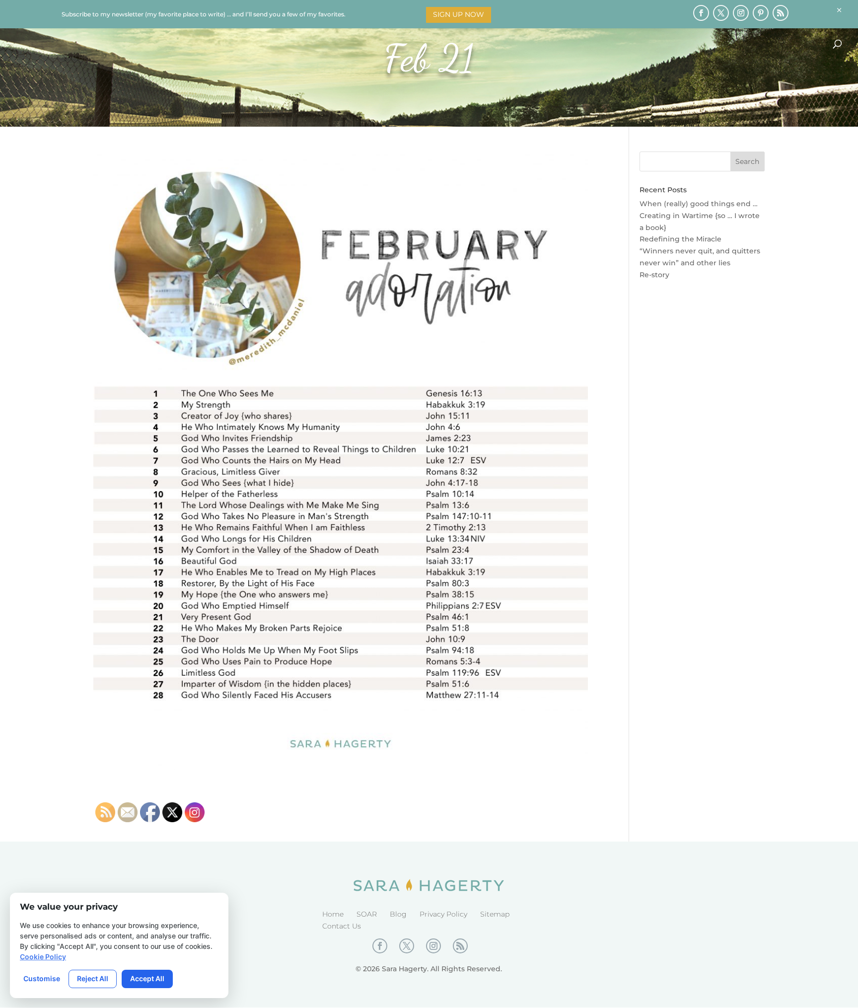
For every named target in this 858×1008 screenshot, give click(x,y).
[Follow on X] (721, 13)
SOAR (367, 914)
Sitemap (494, 914)
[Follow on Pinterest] (761, 13)
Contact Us (341, 926)
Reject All (92, 978)
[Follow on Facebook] (701, 13)
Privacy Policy (443, 914)
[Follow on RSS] (780, 13)
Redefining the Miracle (680, 238)
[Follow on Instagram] (741, 13)
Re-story (654, 274)
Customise (41, 978)
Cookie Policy (43, 956)
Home (333, 914)
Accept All (147, 978)
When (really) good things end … (699, 203)
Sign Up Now (458, 14)
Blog (398, 914)
